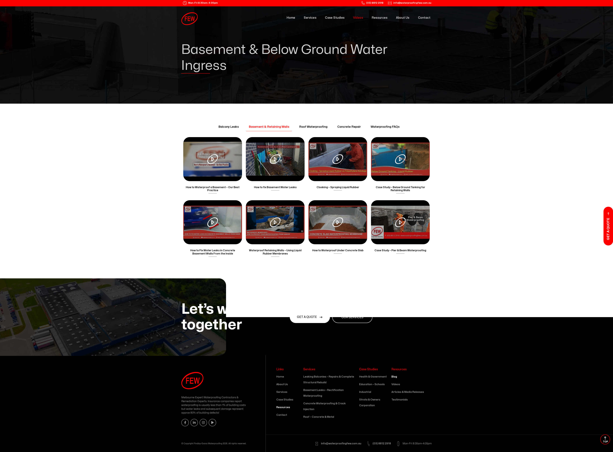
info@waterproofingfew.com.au (341, 443)
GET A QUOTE (307, 317)
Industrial (365, 392)
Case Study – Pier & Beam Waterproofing (400, 250)
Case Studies (334, 17)
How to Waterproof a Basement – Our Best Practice (212, 189)
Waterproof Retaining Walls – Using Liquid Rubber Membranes (275, 252)
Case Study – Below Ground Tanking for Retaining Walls (400, 189)
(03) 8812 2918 (382, 443)
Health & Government (373, 376)
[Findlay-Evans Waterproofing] (189, 18)
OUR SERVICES (352, 317)
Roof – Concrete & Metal (318, 417)
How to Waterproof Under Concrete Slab (337, 250)
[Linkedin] (194, 422)
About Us (402, 17)
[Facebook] (185, 422)
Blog (394, 376)
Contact (424, 17)
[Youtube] (212, 422)
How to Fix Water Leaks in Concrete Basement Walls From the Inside (212, 252)
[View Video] (212, 159)
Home (291, 17)
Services (310, 17)
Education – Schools (372, 384)
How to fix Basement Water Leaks (275, 187)
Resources (379, 17)
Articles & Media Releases (407, 392)
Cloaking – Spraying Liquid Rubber (338, 187)
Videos (358, 17)
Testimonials (399, 399)
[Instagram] (203, 422)
